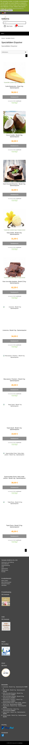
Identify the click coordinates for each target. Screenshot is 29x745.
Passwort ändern (5, 583)
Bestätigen (3, 10)
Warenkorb (20, 26)
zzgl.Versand (18, 149)
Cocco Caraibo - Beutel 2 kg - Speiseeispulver (14, 715)
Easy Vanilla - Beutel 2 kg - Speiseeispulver (14, 690)
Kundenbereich (6, 578)
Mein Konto (9, 26)
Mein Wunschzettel (6, 582)
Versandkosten (5, 563)
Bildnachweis (4, 570)
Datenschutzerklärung (18, 8)
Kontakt (3, 571)
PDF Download (5, 594)
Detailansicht (14, 97)
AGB (2, 567)
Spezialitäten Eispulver (10, 38)
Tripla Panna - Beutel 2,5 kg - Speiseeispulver (14, 705)
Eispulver (3, 38)
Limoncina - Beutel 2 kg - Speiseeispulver (14, 330)
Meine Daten (4, 580)
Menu (2, 33)
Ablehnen (10, 10)
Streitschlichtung (5, 565)
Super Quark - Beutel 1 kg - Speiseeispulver (14, 712)
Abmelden (4, 585)
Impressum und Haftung (7, 562)
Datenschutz (4, 568)
